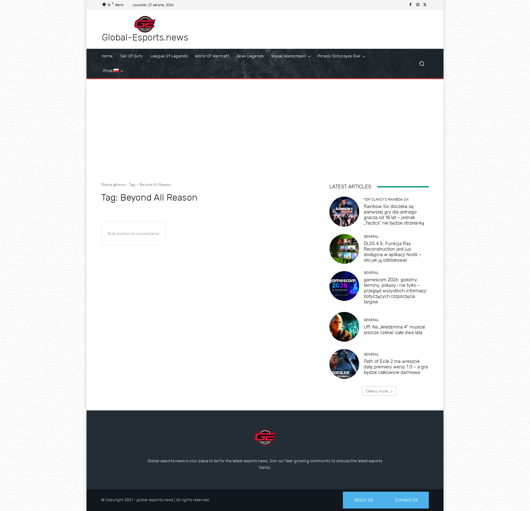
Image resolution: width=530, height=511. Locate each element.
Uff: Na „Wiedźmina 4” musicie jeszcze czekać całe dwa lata (394, 329)
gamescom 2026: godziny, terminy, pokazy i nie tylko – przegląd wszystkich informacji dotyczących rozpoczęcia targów (395, 291)
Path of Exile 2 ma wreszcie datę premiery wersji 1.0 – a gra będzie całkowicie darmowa (396, 367)
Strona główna (113, 184)
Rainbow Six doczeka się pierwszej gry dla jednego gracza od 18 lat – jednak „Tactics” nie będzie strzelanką (394, 215)
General (371, 236)
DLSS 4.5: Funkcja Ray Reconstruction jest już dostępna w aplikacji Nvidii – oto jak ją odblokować (392, 252)
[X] (425, 5)
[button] (421, 63)
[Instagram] (417, 5)
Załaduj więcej (377, 391)
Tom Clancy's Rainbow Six (386, 199)
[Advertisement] (265, 128)
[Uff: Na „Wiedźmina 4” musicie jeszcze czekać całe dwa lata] (344, 327)
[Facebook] (410, 5)
